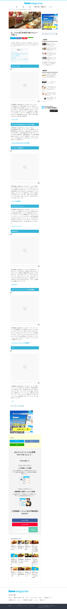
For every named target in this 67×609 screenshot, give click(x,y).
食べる (30, 6)
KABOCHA (13, 57)
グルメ (13, 405)
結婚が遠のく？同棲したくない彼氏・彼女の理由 (51, 94)
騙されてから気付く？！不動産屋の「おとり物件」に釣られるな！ (51, 44)
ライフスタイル (33, 597)
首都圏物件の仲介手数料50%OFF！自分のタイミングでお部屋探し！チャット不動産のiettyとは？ (49, 63)
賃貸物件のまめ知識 (27, 600)
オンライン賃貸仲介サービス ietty (20, 605)
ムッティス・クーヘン (16, 56)
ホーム (11, 9)
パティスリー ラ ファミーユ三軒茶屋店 (19, 59)
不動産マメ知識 (36, 6)
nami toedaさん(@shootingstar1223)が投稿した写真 (21, 382)
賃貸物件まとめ (43, 6)
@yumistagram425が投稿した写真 (18, 323)
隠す (20, 49)
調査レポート (43, 600)
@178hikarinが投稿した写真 (18, 100)
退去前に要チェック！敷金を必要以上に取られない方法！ (51, 59)
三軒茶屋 (21, 405)
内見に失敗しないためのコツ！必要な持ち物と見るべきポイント (51, 54)
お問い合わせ (31, 605)
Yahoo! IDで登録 (24, 524)
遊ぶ (23, 6)
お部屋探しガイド (48, 597)
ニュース (50, 6)
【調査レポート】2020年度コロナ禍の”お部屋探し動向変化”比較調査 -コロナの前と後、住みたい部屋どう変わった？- (49, 76)
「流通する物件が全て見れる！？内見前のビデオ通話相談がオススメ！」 (49, 88)
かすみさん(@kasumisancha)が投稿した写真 (20, 182)
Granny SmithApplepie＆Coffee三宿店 (19, 53)
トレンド (19, 600)
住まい (40, 597)
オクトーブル (14, 52)
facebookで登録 (25, 520)
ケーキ (17, 405)
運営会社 (10, 605)
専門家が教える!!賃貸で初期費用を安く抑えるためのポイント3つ (52, 49)
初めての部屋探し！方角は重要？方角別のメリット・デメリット (49, 99)
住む (16, 6)
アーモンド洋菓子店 (15, 55)
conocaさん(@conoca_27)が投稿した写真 (19, 265)
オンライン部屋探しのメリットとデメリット (49, 83)
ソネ (12, 60)
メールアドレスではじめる (33, 529)
